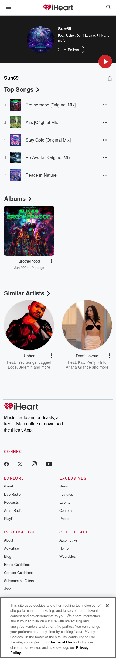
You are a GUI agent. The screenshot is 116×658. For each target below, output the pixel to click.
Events (64, 502)
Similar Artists (24, 293)
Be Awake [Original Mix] (48, 157)
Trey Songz (26, 362)
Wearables (67, 556)
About (8, 540)
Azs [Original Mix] (42, 122)
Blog (7, 556)
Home (64, 548)
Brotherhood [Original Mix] (51, 105)
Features (66, 494)
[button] (105, 61)
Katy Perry (86, 362)
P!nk (100, 35)
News (63, 486)
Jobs (8, 588)
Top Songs (18, 89)
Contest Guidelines (19, 572)
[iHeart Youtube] (49, 463)
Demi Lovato (85, 35)
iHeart (8, 486)
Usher (70, 35)
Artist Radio (13, 510)
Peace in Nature (41, 175)
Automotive (68, 540)
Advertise (11, 548)
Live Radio (12, 494)
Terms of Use (61, 641)
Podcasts (11, 502)
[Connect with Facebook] (6, 463)
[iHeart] (58, 7)
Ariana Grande (78, 367)
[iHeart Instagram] (34, 463)
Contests (66, 510)
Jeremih (26, 367)
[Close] (107, 606)
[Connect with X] (20, 463)
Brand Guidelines (17, 564)
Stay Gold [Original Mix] (48, 140)
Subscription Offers (19, 580)
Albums (15, 198)
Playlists (11, 518)
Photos (64, 518)
